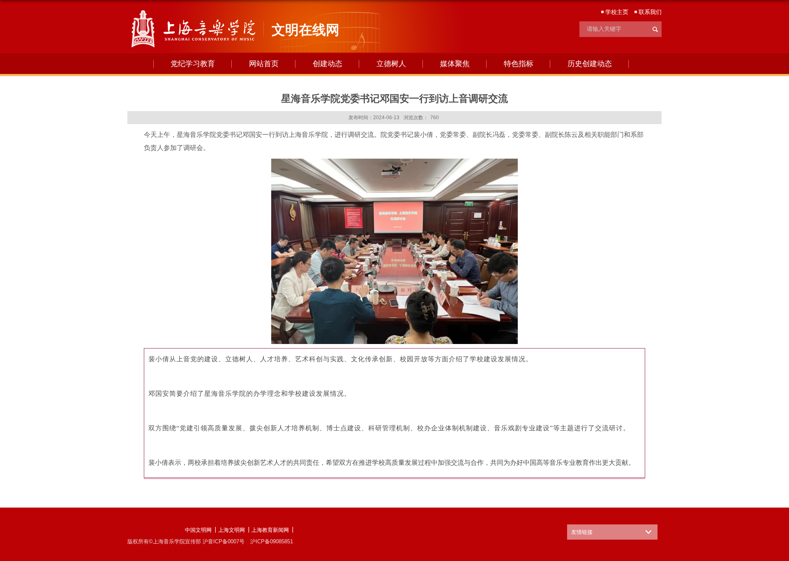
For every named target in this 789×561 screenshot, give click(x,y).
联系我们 (650, 12)
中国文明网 (198, 530)
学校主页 (616, 12)
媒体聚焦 (455, 64)
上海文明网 (231, 530)
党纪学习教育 (193, 64)
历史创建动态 (590, 64)
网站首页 (264, 64)
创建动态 (327, 64)
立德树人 (391, 64)
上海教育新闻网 (270, 530)
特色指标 (518, 64)
